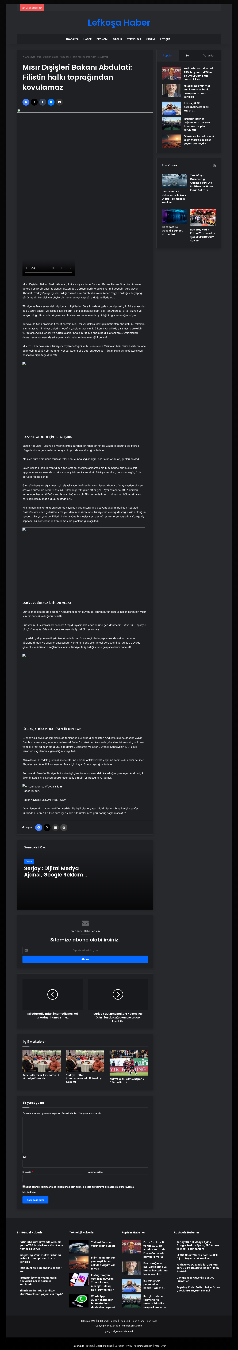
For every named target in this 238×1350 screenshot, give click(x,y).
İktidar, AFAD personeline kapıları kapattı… (196, 107)
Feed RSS (125, 1321)
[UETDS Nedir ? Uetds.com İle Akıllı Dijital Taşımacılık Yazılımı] (174, 181)
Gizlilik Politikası (104, 1345)
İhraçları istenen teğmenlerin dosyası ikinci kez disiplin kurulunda (197, 124)
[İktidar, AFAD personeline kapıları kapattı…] (171, 108)
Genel (29, 861)
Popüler (168, 55)
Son (188, 55)
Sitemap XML (88, 1321)
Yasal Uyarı (160, 1345)
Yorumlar (208, 55)
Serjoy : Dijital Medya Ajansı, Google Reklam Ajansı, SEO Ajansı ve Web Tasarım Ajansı (58, 878)
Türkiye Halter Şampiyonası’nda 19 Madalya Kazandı (84, 1078)
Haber (87, 39)
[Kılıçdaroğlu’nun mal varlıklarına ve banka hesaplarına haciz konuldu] (171, 90)
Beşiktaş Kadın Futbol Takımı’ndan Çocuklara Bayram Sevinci (202, 235)
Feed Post (151, 1321)
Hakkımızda (78, 1345)
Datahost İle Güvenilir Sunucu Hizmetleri (172, 230)
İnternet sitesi (95, 1172)
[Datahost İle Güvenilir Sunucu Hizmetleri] (174, 216)
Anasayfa (72, 39)
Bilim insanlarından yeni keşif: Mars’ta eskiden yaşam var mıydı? (199, 139)
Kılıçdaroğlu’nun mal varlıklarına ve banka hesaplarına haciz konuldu (197, 91)
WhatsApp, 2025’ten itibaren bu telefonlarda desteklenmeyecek (103, 1301)
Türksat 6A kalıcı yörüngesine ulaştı (103, 1244)
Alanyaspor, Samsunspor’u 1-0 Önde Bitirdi (128, 1080)
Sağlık (117, 39)
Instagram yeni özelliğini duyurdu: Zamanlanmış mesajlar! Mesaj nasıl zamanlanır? (102, 1282)
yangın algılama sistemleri (119, 1331)
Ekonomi (102, 39)
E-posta (27, 1172)
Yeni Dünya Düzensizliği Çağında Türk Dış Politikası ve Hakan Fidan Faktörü (202, 183)
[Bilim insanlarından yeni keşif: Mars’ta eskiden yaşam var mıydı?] (171, 141)
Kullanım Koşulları (143, 1345)
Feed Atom (138, 1321)
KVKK (129, 1345)
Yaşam (150, 39)
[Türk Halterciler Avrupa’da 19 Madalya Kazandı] (41, 1061)
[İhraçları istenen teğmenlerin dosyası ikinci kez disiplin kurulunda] (171, 123)
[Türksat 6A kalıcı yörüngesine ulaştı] (79, 1246)
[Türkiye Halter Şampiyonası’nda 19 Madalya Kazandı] (85, 1061)
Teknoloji (134, 39)
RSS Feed (102, 1321)
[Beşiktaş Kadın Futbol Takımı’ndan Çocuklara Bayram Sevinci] (203, 217)
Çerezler (119, 1345)
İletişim (165, 39)
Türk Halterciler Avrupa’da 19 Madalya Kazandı (40, 1076)
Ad (24, 1157)
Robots (113, 1321)
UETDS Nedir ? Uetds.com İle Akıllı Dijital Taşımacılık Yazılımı (174, 197)
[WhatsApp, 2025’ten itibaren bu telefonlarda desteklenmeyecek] (79, 1300)
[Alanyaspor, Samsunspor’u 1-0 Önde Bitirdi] (129, 1063)
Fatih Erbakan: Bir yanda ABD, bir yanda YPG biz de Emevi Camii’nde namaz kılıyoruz (199, 74)
